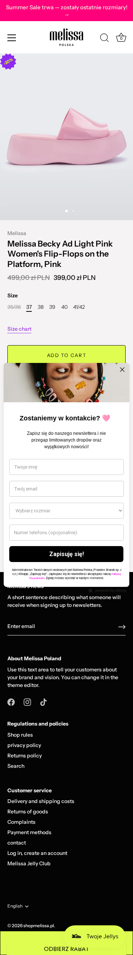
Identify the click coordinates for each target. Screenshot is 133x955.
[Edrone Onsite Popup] (66, 477)
